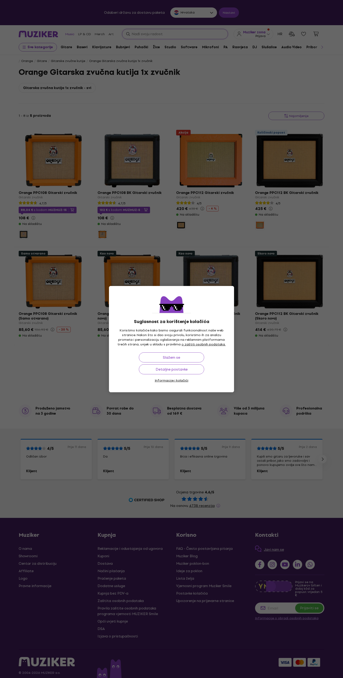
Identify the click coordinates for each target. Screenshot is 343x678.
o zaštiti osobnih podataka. (204, 344)
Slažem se (171, 357)
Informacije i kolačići (171, 380)
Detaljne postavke (172, 369)
